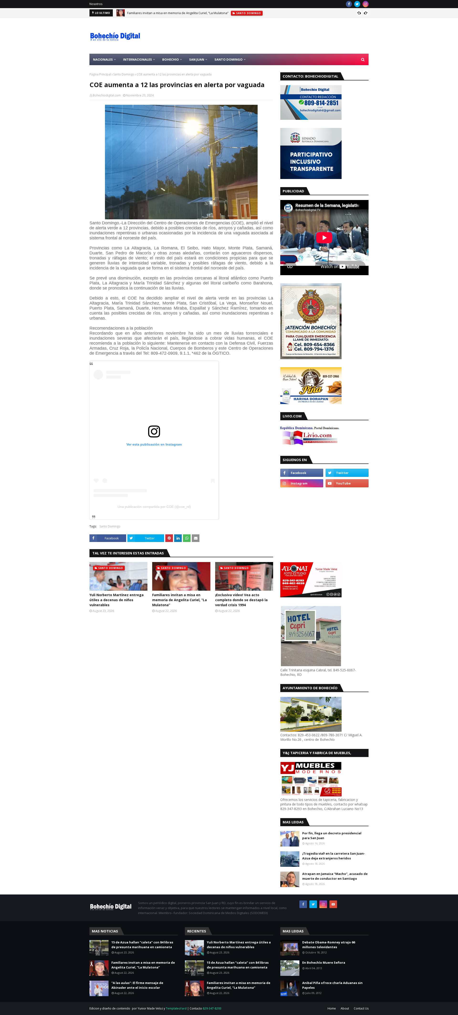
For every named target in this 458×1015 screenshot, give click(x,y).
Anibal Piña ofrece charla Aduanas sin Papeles (332, 985)
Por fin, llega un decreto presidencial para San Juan (331, 835)
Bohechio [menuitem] (170, 59)
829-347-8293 (212, 1008)
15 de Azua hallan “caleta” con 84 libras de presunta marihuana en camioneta (142, 944)
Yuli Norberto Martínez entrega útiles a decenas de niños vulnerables (116, 600)
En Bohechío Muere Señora (323, 962)
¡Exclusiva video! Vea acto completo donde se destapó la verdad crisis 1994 (241, 600)
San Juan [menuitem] (196, 59)
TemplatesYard (176, 1008)
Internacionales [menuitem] (137, 59)
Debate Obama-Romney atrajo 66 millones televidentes (328, 944)
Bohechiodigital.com (107, 95)
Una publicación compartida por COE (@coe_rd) (154, 507)
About (345, 1008)
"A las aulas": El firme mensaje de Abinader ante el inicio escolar (137, 985)
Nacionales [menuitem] (103, 59)
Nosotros (95, 4)
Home (332, 1008)
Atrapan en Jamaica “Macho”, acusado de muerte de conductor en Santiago (335, 876)
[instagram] (366, 4)
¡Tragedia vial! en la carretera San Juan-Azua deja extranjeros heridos (333, 855)
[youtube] (347, 483)
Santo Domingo (123, 74)
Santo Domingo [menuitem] (228, 59)
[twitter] (357, 4)
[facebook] (349, 4)
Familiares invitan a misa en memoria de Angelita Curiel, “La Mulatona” (178, 13)
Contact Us (361, 1008)
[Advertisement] (282, 36)
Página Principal (100, 74)
